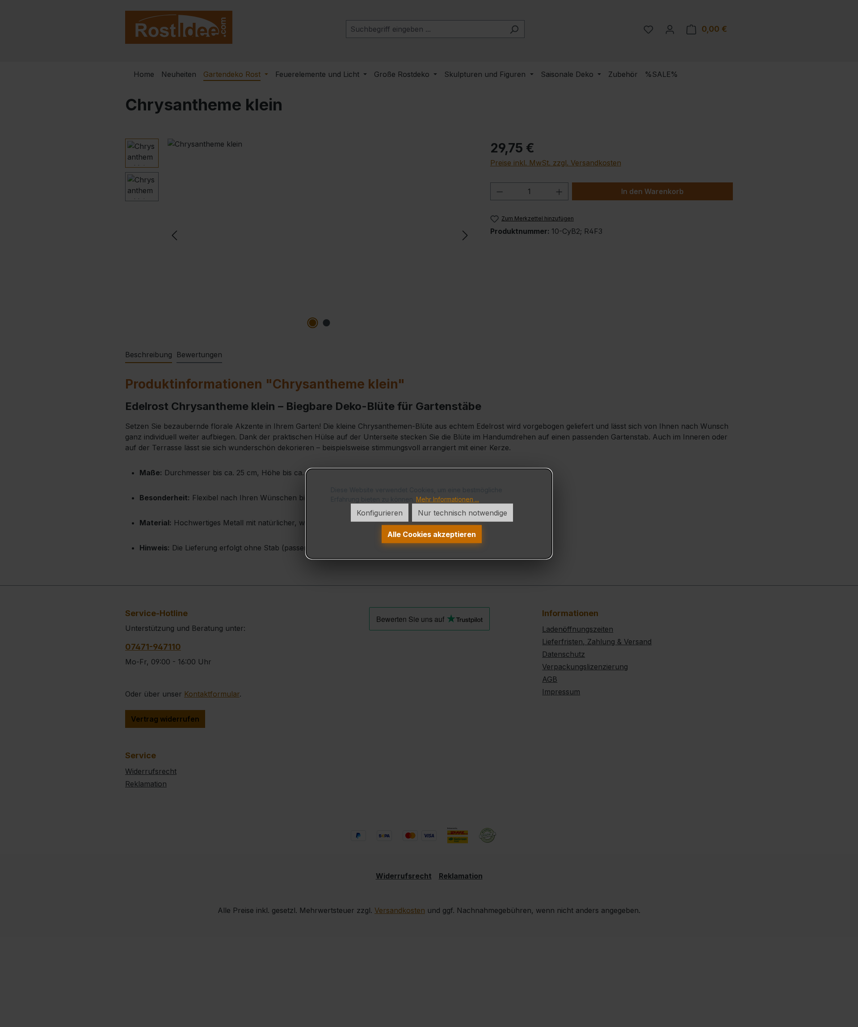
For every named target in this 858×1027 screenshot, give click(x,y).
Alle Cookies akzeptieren (431, 533)
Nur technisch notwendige (462, 512)
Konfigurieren (380, 512)
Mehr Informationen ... (447, 499)
